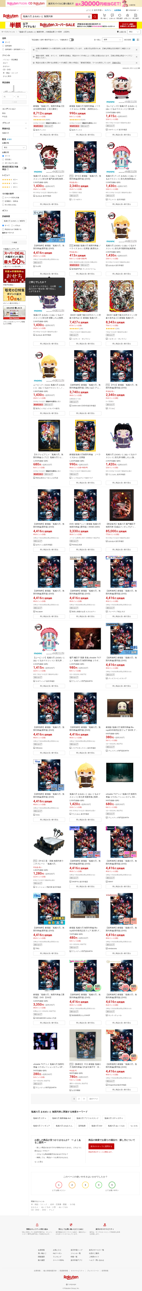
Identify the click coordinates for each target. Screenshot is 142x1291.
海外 (10, 139)
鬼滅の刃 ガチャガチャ (113, 1118)
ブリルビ (111, 408)
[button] (132, 10)
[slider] (2, 92)
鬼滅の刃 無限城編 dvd (61, 1118)
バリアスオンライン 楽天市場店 (84, 748)
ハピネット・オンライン (81, 339)
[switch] (24, 168)
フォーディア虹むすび (116, 612)
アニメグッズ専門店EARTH (82, 681)
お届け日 (5, 152)
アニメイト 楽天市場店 (116, 200)
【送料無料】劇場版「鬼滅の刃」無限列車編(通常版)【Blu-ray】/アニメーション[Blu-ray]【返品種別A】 (85, 388)
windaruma (112, 949)
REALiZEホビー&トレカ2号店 (47, 478)
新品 (4, 113)
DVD (44, 1210)
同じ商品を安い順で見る (49, 135)
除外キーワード (8, 233)
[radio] (3, 42)
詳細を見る (116, 63)
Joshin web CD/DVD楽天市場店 (84, 406)
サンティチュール (115, 1015)
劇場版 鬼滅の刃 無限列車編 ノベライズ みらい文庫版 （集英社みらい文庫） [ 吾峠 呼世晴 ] (84, 109)
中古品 (4, 117)
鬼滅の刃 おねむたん (64, 1126)
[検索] (95, 16)
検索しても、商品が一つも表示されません (52, 1157)
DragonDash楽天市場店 (117, 1085)
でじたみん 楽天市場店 (116, 474)
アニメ (51, 1210)
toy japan (39, 612)
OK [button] (60, 287)
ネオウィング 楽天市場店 (117, 130)
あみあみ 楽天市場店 (43, 196)
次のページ (93, 1099)
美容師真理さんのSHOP (81, 1015)
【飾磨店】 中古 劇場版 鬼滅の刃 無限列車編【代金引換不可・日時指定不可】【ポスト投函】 (85, 1067)
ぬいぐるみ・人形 (48, 1207)
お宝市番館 (76, 1090)
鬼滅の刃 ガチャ (39, 1118)
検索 (15, 102)
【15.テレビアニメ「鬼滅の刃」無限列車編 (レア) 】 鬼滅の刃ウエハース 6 (48, 457)
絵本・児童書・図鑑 (58, 1204)
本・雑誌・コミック (39, 1204)
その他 (72, 1204)
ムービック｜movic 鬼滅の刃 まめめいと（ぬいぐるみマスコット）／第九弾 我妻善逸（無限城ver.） (49, 388)
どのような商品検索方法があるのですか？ (52, 1154)
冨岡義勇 (82, 1126)
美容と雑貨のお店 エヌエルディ (84, 612)
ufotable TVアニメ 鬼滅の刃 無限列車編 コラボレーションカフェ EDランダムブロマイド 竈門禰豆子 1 (121, 797)
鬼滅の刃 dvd (96, 1126)
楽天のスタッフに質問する (101, 1146)
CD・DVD (35, 1210)
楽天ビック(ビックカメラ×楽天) (47, 408)
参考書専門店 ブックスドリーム (84, 269)
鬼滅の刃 (5, 133)
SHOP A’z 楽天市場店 (80, 882)
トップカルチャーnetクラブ (82, 478)
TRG (37, 949)
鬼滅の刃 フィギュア (41, 1126)
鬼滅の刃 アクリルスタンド (87, 1118)
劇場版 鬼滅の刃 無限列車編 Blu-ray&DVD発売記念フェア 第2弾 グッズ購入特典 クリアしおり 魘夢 (85, 931)
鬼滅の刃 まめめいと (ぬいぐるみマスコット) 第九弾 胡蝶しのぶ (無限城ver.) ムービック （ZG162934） (121, 457)
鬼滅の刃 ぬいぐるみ (116, 1126)
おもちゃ (34, 1207)
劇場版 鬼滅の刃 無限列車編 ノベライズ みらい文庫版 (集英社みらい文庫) (85, 248)
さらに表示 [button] (7, 76)
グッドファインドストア (117, 678)
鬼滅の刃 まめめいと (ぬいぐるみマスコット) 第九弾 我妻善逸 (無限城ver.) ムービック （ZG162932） (84, 797)
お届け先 (5, 143)
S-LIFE (38, 266)
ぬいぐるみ (63, 1207)
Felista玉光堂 (77, 545)
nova (38, 815)
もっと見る (39, 1162)
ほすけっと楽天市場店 (44, 545)
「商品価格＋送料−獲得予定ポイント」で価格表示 (49, 40)
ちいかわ (134, 1126)
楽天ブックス (41, 130)
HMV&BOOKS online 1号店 (46, 1018)
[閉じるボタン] (136, 49)
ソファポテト (77, 200)
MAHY (110, 882)
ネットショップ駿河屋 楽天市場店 (48, 887)
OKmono (39, 748)
